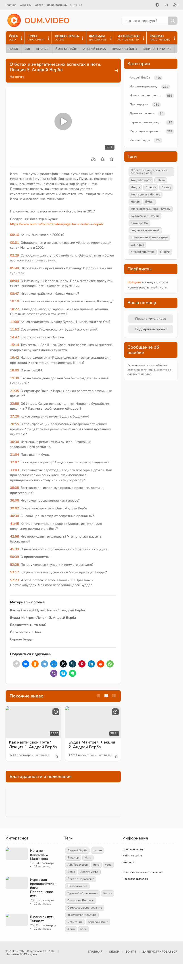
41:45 (14, 523)
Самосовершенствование (84, 908)
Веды (71, 872)
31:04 (14, 454)
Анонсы (42, 49)
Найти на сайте (132, 855)
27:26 (14, 416)
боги (83, 929)
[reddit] (100, 663)
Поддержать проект (151, 329)
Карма (107, 893)
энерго (165, 252)
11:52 (14, 329)
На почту (17, 76)
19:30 (14, 378)
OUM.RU (76, 5)
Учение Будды (140, 140)
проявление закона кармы (149, 237)
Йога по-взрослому (143, 87)
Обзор (39, 5)
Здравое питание (157, 49)
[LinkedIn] (91, 663)
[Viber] (53, 673)
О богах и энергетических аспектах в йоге (149, 171)
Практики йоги (124, 49)
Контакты (129, 862)
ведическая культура (81, 915)
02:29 (14, 255)
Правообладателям (135, 879)
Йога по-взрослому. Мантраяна (39, 854)
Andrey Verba (89, 872)
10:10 (14, 301)
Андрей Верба (94, 49)
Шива (161, 180)
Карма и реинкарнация (146, 122)
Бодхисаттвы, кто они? (28, 625)
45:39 (14, 549)
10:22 (14, 309)
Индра (135, 187)
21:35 (14, 391)
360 (27, 49)
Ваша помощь (57, 5)
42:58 (14, 536)
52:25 (14, 564)
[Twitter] (63, 663)
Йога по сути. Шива (26, 632)
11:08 (14, 322)
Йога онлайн (66, 49)
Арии (71, 929)
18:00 (14, 370)
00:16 (14, 235)
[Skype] (63, 673)
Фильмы (25, 5)
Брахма (151, 187)
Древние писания (142, 113)
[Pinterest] (81, 663)
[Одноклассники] (35, 663)
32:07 (14, 462)
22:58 (14, 403)
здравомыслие (98, 922)
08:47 (14, 293)
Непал (135, 202)
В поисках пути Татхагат (42, 919)
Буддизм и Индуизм (145, 216)
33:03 (14, 470)
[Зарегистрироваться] (175, 5)
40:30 (14, 516)
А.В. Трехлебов (77, 865)
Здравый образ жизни (82, 893)
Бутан (149, 202)
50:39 (14, 557)
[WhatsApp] (110, 663)
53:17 (14, 572)
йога (96, 865)
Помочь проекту (133, 849)
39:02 (14, 508)
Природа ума (139, 104)
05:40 (14, 268)
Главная (11, 5)
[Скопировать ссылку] (16, 663)
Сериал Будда (21, 639)
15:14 (14, 345)
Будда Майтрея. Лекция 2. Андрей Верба (43, 617)
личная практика (142, 252)
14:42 (14, 337)
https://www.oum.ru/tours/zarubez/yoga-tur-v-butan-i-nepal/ (56, 224)
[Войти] (166, 5)
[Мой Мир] (53, 663)
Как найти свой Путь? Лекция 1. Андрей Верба (47, 610)
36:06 (14, 500)
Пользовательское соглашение (143, 872)
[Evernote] (72, 673)
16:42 (14, 357)
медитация (75, 922)
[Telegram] (44, 663)
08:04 (14, 281)
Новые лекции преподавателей (147, 95)
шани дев (137, 245)
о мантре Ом (139, 223)
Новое (13, 49)
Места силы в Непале (145, 195)
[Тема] (157, 5)
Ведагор (73, 858)
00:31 (14, 242)
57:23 (14, 580)
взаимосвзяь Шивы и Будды (151, 209)
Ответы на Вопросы (80, 900)
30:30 (14, 442)
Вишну (166, 187)
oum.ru (97, 850)
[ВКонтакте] (25, 663)
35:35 (14, 487)
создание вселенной (145, 230)
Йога (88, 858)
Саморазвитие (77, 886)
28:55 (14, 424)
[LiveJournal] (72, 663)
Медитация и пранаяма (146, 131)
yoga (108, 865)
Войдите (134, 282)
